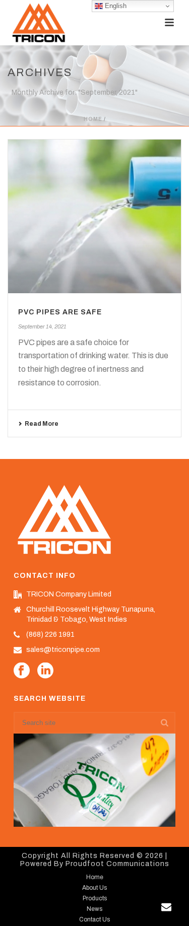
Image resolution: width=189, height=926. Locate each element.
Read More (41, 423)
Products (95, 898)
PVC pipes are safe (60, 312)
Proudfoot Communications (117, 864)
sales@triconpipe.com (63, 649)
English (115, 6)
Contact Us (94, 919)
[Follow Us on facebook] (22, 671)
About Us (94, 887)
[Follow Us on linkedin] (45, 671)
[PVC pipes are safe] (94, 216)
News (94, 908)
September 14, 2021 (42, 326)
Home (93, 119)
